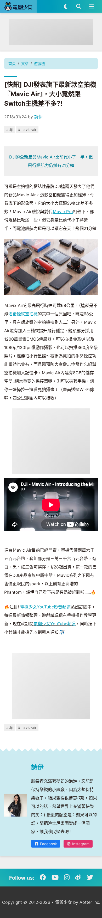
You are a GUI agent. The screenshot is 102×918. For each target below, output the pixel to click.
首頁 (12, 63)
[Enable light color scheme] (65, 6)
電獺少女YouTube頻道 (54, 623)
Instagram (80, 844)
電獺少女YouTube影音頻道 (45, 606)
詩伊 (38, 116)
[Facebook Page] (43, 877)
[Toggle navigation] (91, 6)
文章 (25, 63)
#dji (9, 129)
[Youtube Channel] (55, 877)
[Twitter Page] (90, 877)
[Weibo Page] (78, 877)
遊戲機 (39, 63)
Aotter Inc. (90, 902)
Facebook (48, 844)
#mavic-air (27, 129)
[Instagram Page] (67, 877)
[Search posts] (78, 6)
